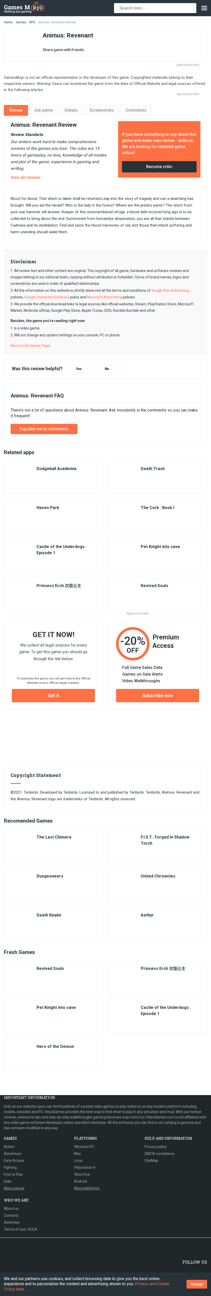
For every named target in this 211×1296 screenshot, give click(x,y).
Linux (78, 1160)
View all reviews (26, 177)
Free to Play (13, 1174)
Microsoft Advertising (104, 297)
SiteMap (151, 1160)
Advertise (12, 1222)
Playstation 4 (84, 1167)
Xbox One (82, 1174)
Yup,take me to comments (44, 428)
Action (9, 1147)
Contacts (11, 1215)
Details (71, 110)
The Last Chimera (54, 837)
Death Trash (153, 468)
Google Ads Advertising (170, 290)
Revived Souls (154, 585)
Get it (53, 695)
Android (80, 1181)
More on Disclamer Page (30, 345)
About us (11, 1208)
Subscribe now (157, 695)
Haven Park (48, 507)
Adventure (12, 1154)
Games (21, 22)
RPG (32, 22)
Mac (77, 1154)
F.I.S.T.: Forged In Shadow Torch (165, 840)
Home (8, 22)
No (107, 369)
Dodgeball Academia (56, 468)
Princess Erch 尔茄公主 (59, 585)
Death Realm (49, 915)
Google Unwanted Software (46, 297)
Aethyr (147, 915)
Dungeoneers (50, 876)
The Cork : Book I (157, 507)
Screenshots (102, 110)
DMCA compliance (159, 1154)
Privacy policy (155, 1147)
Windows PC (84, 1147)
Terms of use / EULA (20, 1229)
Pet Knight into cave (160, 546)
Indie (8, 1181)
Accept (196, 1284)
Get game (43, 110)
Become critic (159, 166)
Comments (136, 110)
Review (16, 110)
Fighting (10, 1167)
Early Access (14, 1160)
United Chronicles (158, 876)
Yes (79, 369)
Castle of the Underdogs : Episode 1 (62, 549)
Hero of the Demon (55, 1046)
